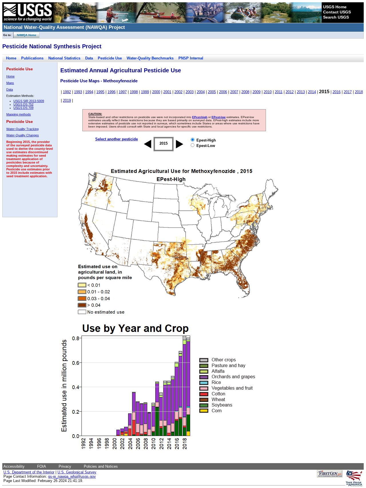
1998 (134, 92)
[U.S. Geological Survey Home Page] (27, 21)
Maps (10, 83)
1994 (89, 92)
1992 (67, 92)
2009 (256, 92)
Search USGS (336, 17)
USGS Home (335, 7)
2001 (167, 92)
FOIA (41, 466)
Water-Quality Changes (22, 135)
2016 (337, 92)
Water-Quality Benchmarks (150, 58)
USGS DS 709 (23, 107)
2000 (156, 92)
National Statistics (64, 58)
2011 (279, 92)
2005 (212, 92)
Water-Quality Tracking (22, 129)
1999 (145, 92)
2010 (268, 92)
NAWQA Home (24, 35)
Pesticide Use (110, 58)
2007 (234, 92)
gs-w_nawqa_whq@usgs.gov (72, 476)
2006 (223, 92)
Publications (32, 58)
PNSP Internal (190, 58)
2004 (201, 92)
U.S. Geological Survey (76, 472)
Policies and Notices (101, 466)
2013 (301, 92)
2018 (359, 92)
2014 (312, 92)
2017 (348, 92)
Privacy (65, 466)
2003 (190, 92)
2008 (245, 92)
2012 (290, 92)
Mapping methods (18, 114)
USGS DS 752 (23, 104)
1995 (100, 92)
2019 (67, 100)
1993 (78, 92)
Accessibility (14, 466)
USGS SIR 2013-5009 (28, 101)
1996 (112, 92)
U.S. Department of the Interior (28, 472)
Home (11, 58)
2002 (178, 92)
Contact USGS (337, 12)
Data (89, 58)
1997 (123, 92)
